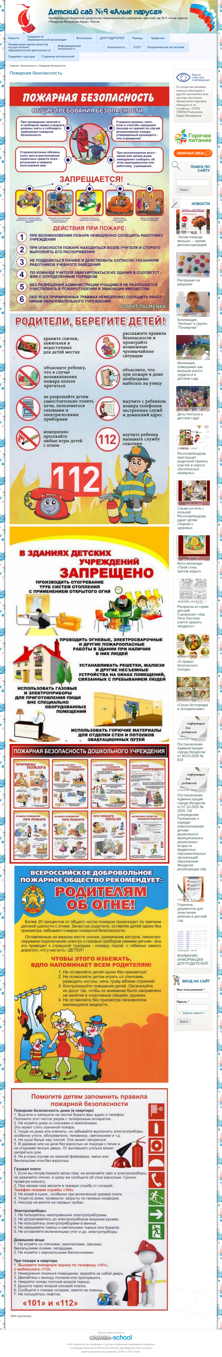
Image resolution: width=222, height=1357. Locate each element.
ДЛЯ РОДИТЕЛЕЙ (112, 38)
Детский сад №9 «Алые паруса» (105, 12)
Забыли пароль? (193, 1013)
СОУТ (137, 47)
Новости (13, 38)
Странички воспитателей (58, 56)
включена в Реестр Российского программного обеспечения (116, 1348)
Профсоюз (158, 38)
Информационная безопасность (69, 47)
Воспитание (84, 38)
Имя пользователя (191, 989)
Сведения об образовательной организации (46, 38)
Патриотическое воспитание (165, 47)
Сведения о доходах (21, 56)
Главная (14, 65)
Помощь (137, 38)
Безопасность (116, 47)
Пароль (183, 1001)
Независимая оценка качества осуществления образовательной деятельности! (29, 47)
